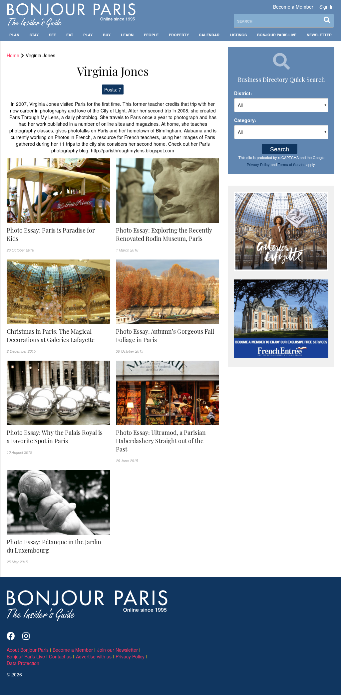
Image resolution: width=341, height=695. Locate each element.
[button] (58, 234)
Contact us (60, 656)
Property (179, 34)
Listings (238, 34)
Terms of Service (291, 164)
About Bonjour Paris (28, 649)
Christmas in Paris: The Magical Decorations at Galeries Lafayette (51, 335)
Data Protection (23, 663)
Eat (69, 34)
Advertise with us (94, 656)
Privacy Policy (258, 164)
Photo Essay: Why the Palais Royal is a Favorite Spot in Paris (55, 437)
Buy (107, 34)
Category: (245, 120)
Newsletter (319, 34)
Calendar (209, 34)
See (52, 34)
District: (243, 93)
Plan (14, 34)
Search (279, 148)
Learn (127, 34)
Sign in (326, 6)
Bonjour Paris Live (276, 34)
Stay (34, 34)
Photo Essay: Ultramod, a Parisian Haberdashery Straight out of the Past (161, 441)
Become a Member (293, 6)
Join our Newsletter (117, 649)
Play (88, 34)
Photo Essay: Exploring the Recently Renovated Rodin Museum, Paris (164, 234)
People (151, 34)
